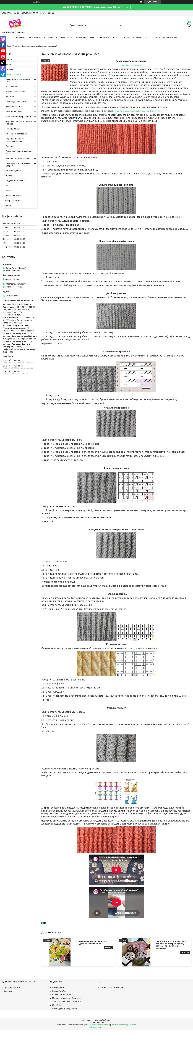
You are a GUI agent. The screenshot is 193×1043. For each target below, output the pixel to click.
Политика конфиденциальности (123, 1025)
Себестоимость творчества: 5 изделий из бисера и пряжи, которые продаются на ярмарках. (171, 944)
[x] (45, 923)
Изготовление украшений (18, 116)
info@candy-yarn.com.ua (16, 284)
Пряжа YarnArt (59, 991)
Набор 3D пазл (13, 129)
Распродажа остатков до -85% (18, 80)
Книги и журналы (14, 171)
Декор (9, 176)
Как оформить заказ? (165, 37)
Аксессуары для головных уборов (18, 164)
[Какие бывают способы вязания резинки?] (54, 72)
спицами (124, 65)
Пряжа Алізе (58, 987)
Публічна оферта (12, 987)
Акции (8, 64)
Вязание (10, 96)
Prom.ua (108, 1020)
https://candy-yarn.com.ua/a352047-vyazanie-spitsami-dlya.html (138, 111)
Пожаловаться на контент (100, 1025)
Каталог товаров (13, 74)
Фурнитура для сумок (16, 101)
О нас (51, 37)
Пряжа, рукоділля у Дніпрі (64, 1008)
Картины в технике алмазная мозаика (15, 140)
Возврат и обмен (133, 37)
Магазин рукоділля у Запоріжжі (67, 998)
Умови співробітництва (111, 987)
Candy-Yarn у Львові (61, 994)
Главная (20, 37)
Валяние (10, 146)
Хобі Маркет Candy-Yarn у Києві (66, 1001)
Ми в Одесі (57, 1005)
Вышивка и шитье (14, 106)
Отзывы (8, 206)
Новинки (9, 69)
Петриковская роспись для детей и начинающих (93, 942)
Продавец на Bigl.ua (96, 1022)
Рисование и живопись (17, 134)
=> (127, 7)
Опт (147, 37)
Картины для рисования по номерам (19, 122)
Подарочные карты (15, 181)
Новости (81, 37)
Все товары (35, 37)
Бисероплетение (14, 111)
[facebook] (42, 923)
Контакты (66, 37)
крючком (136, 65)
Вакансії (8, 991)
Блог (92, 37)
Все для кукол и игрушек (17, 158)
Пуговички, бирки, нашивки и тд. (19, 152)
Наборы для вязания (15, 91)
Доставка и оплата (109, 37)
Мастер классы (13, 86)
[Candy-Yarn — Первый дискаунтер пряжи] (15, 23)
